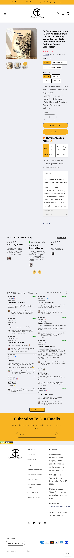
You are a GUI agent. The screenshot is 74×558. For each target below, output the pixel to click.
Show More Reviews (37, 410)
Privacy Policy (32, 480)
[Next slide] (39, 272)
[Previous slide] (34, 272)
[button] (4, 13)
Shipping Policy (33, 492)
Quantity (46, 112)
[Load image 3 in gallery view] (25, 65)
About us (31, 455)
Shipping (46, 54)
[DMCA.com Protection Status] (6, 443)
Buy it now (55, 132)
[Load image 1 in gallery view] (9, 65)
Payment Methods (34, 475)
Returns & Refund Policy (34, 486)
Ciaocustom (14, 551)
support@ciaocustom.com (60, 506)
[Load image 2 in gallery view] (17, 65)
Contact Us (32, 460)
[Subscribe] (55, 435)
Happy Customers (34, 470)
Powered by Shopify (25, 551)
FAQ (29, 465)
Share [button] (47, 223)
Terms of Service (33, 497)
